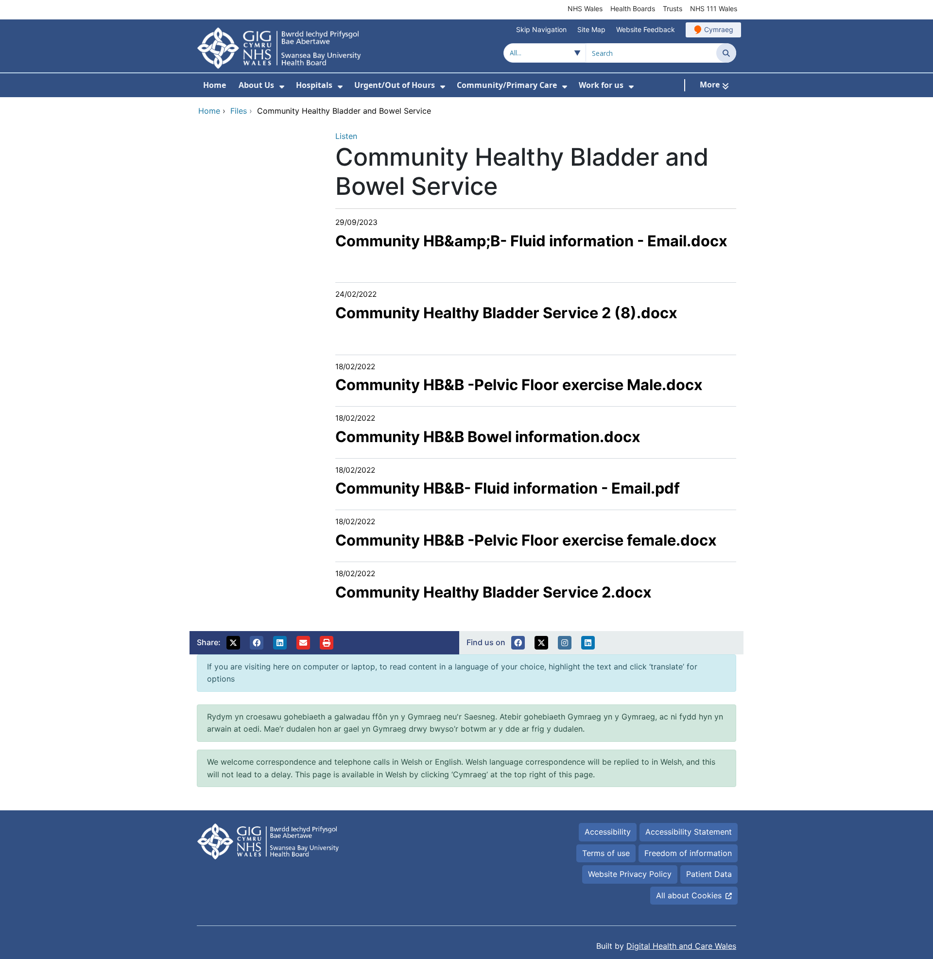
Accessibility (608, 832)
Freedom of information (688, 853)
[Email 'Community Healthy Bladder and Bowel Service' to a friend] (303, 642)
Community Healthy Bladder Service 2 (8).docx (506, 313)
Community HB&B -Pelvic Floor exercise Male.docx (519, 385)
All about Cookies (689, 895)
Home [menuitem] (214, 85)
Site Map (591, 29)
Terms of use (606, 853)
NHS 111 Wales (713, 8)
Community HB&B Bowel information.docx (487, 436)
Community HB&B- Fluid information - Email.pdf (507, 488)
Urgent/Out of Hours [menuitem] (394, 85)
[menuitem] (281, 86)
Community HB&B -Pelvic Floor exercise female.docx (526, 540)
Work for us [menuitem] (601, 85)
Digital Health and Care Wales (681, 946)
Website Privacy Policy (630, 874)
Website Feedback (645, 29)
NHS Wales (585, 8)
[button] (233, 642)
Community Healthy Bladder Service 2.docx (493, 592)
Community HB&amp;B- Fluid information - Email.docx (531, 241)
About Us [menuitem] (256, 85)
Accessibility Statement (688, 832)
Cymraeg (718, 29)
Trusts (672, 8)
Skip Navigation (541, 29)
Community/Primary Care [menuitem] (507, 85)
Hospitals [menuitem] (314, 85)
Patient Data (709, 874)
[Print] (326, 642)
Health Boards (632, 8)
